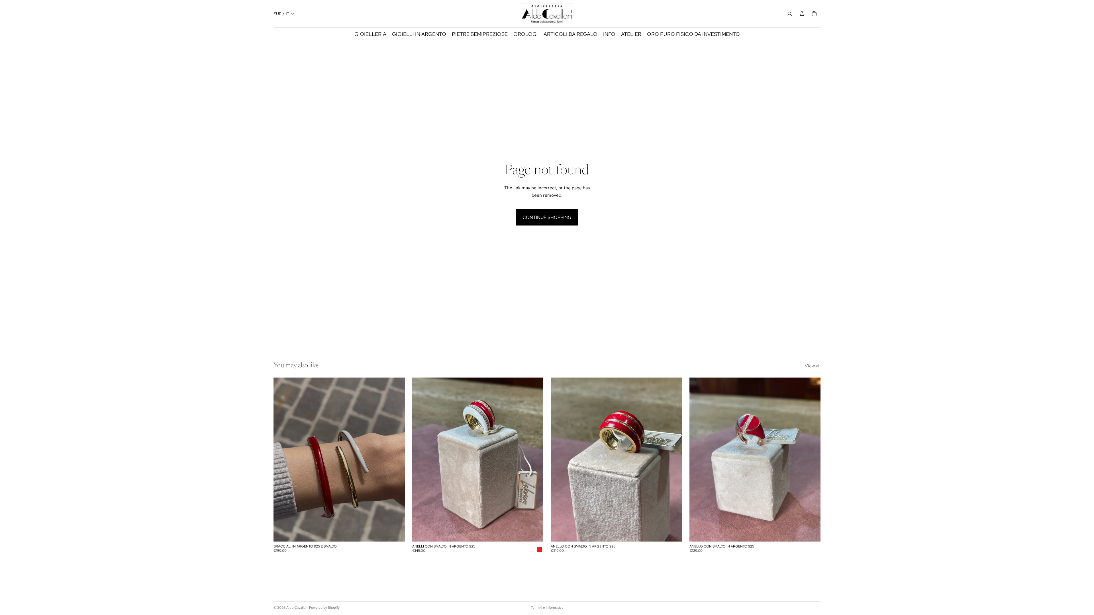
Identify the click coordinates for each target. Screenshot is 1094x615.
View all (812, 366)
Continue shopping (547, 217)
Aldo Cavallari (296, 607)
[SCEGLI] (396, 533)
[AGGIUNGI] (673, 533)
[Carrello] (814, 13)
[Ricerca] (789, 13)
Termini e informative (547, 607)
